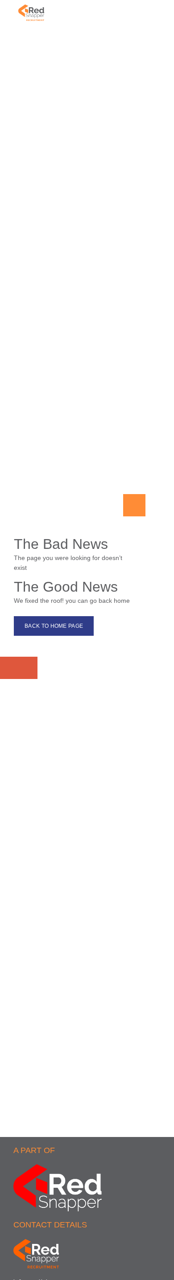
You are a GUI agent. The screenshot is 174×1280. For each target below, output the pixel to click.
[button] (154, 18)
